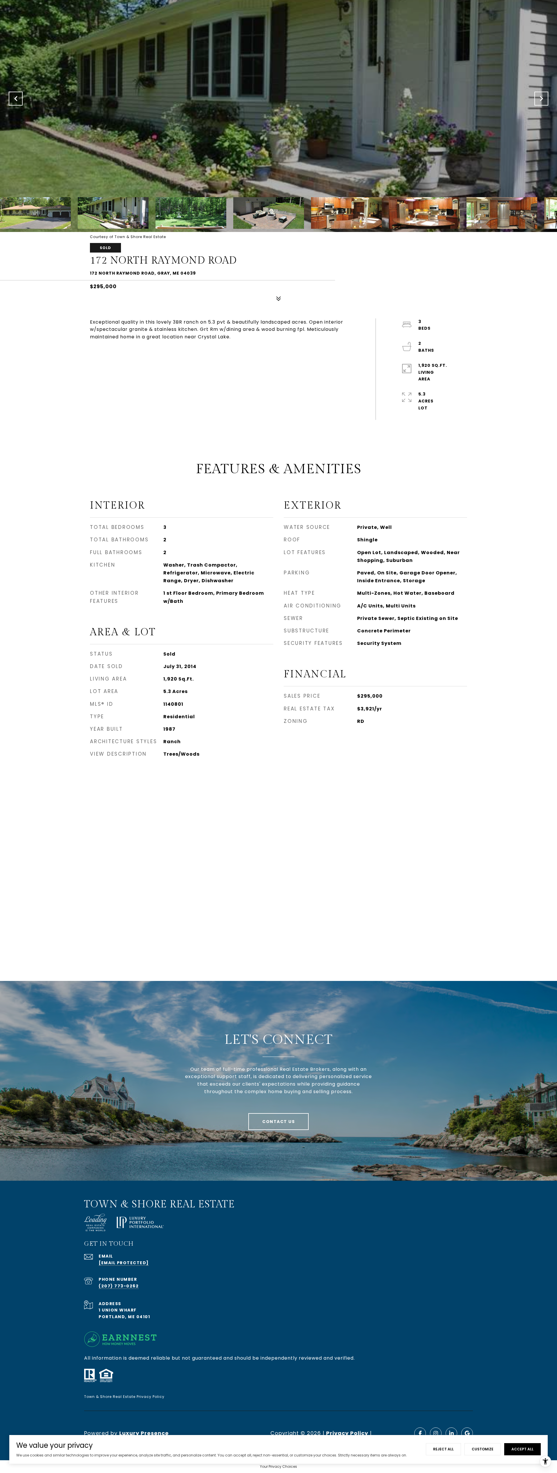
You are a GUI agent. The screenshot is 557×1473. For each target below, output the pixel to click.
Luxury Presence (144, 1433)
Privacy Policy (347, 1433)
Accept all (522, 1449)
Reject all (443, 1449)
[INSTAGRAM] (436, 1433)
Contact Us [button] (278, 1121)
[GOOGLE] (467, 1433)
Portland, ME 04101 (124, 1317)
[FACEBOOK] (420, 1433)
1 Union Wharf (118, 1310)
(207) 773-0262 (119, 1286)
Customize (482, 1449)
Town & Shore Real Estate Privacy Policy (124, 1396)
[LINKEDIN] (451, 1433)
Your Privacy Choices (278, 1466)
